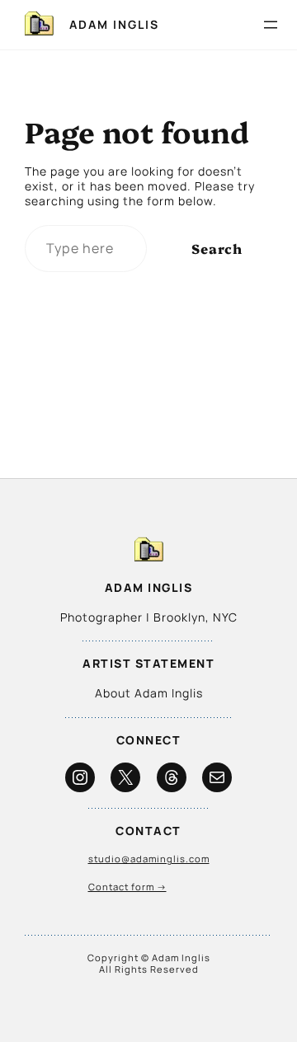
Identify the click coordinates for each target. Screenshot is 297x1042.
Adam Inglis (114, 24)
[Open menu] (270, 25)
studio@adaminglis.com (149, 858)
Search (217, 248)
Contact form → (127, 886)
